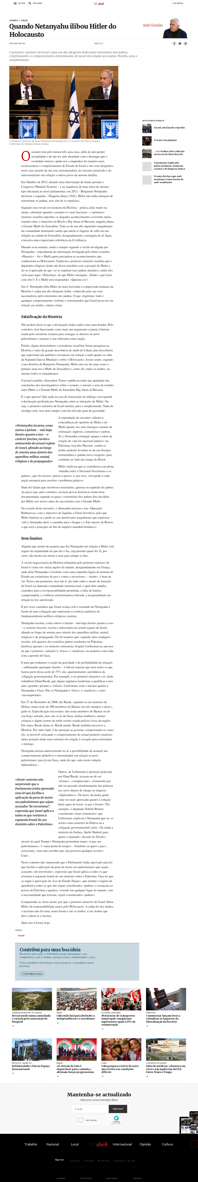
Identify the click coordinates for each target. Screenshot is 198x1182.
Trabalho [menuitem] (30, 1144)
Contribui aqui (32, 973)
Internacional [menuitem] (122, 1144)
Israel (21, 935)
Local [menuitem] (75, 1144)
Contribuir (60, 1178)
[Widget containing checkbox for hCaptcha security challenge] (99, 1120)
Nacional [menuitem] (52, 1144)
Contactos (137, 1178)
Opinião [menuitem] (145, 1144)
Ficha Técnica (86, 1178)
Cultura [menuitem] (167, 1144)
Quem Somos (112, 1178)
